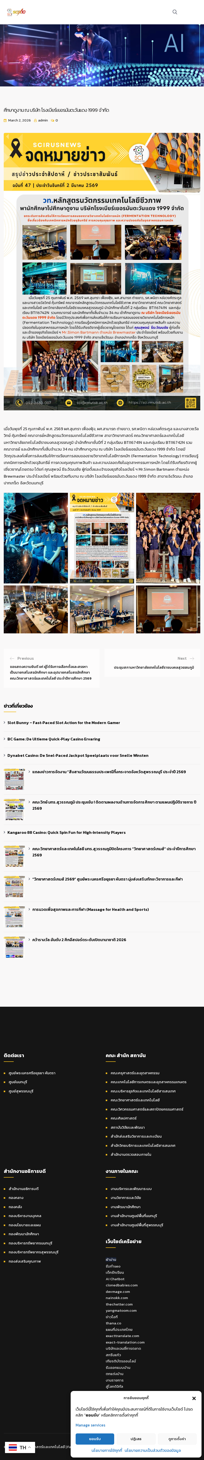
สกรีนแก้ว (113, 1355)
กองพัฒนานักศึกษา (24, 1234)
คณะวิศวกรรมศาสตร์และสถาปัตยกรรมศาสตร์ (147, 1109)
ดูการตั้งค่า (177, 1439)
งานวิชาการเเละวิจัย (126, 1197)
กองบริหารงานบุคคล (25, 1216)
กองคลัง (15, 1207)
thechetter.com (119, 1304)
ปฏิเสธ (136, 1439)
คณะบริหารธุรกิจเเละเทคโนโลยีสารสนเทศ (143, 1091)
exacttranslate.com (122, 1336)
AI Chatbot (115, 1279)
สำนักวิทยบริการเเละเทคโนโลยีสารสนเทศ (143, 1145)
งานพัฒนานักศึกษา (126, 1207)
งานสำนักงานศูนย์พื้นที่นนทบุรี (134, 1216)
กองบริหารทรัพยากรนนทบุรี (30, 1243)
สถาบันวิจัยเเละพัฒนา (128, 1127)
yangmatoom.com (121, 1310)
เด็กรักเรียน (115, 1272)
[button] (194, 1397)
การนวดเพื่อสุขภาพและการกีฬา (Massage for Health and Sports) (90, 909)
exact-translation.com (125, 1342)
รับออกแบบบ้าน (118, 1367)
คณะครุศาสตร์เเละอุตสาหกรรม (135, 1073)
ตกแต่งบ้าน (114, 1374)
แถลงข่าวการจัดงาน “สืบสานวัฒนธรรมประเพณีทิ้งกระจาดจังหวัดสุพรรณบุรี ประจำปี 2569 (109, 772)
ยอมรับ (95, 1439)
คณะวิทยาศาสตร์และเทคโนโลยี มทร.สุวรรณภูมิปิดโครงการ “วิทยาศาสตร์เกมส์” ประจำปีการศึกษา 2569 (114, 852)
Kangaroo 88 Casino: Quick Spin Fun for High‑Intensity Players (66, 832)
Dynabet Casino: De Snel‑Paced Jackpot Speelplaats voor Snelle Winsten (78, 755)
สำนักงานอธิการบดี (24, 1188)
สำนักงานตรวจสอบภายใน (131, 1154)
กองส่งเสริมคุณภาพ (25, 1261)
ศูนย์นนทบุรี (18, 1082)
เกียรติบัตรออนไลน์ (121, 1361)
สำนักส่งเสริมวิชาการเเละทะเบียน (136, 1136)
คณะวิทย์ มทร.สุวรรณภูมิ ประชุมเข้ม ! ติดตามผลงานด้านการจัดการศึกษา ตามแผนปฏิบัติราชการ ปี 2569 (114, 805)
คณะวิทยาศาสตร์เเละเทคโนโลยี (135, 1100)
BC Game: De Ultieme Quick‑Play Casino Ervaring (53, 739)
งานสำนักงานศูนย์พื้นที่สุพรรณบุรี (137, 1225)
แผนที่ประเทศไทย (119, 1329)
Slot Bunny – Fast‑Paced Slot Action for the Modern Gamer (63, 723)
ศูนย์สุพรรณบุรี (21, 1091)
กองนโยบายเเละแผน (25, 1225)
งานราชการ (115, 1380)
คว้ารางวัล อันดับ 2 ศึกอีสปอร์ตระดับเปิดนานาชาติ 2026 (79, 940)
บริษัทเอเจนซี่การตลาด (123, 1348)
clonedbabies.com (122, 1285)
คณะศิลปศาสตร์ (124, 1118)
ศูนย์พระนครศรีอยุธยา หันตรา (32, 1073)
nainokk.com (117, 1298)
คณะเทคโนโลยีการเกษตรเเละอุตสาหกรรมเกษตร (149, 1082)
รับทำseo (113, 1266)
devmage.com (118, 1291)
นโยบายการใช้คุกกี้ (107, 1450)
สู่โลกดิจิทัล (114, 1386)
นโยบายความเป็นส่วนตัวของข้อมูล (153, 1450)
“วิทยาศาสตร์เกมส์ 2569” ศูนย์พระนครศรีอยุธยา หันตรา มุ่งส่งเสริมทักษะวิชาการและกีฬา (107, 879)
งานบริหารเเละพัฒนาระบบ (131, 1188)
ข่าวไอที (112, 1317)
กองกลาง (16, 1197)
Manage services (90, 1425)
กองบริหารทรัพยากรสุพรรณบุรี (33, 1252)
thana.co (113, 1323)
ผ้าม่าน (111, 1259)
